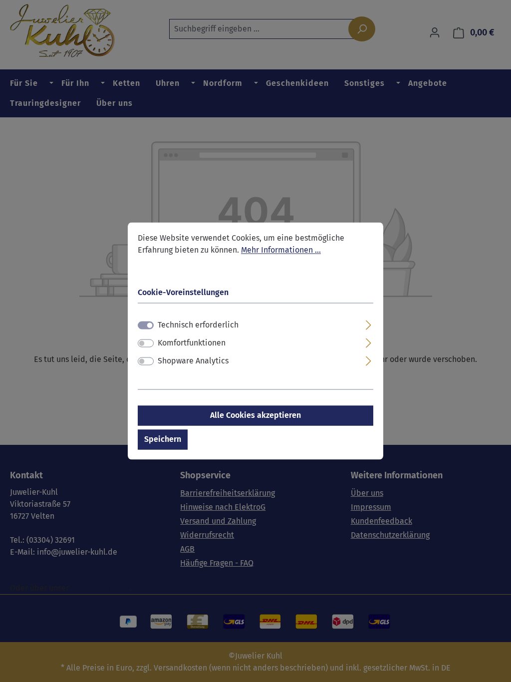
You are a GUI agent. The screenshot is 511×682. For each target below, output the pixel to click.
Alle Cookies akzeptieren (255, 415)
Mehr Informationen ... (281, 250)
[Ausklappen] (368, 324)
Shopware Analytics (193, 361)
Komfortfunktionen (192, 343)
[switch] (146, 343)
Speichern (162, 439)
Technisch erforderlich (198, 325)
